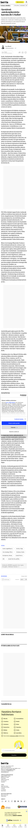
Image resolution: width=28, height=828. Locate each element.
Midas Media (3, 796)
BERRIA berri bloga (5, 777)
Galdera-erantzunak (5, 779)
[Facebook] (12, 801)
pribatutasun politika (14, 735)
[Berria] (4, 764)
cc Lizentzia (3, 789)
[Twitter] (8, 801)
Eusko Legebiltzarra (7, 548)
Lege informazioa (4, 786)
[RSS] (21, 801)
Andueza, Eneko (20, 552)
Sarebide (3, 781)
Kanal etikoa (3, 790)
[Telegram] (5, 801)
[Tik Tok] (24, 801)
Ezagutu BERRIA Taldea (5, 776)
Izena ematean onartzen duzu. (14, 735)
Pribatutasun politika (5, 787)
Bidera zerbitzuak (4, 794)
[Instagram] (15, 801)
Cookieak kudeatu (18, 419)
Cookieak (3, 788)
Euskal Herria (19, 555)
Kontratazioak (3, 780)
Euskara (22, 5)
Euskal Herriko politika (13, 559)
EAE (3, 559)
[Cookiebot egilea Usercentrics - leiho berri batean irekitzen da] (20, 395)
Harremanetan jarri (5, 771)
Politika (17, 5)
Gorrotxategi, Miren (8, 552)
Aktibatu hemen (13, 566)
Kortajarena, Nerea (7, 555)
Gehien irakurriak (7, 634)
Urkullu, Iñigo (19, 548)
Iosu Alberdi (8, 46)
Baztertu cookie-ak (14, 431)
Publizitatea (3, 778)
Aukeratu (13, 427)
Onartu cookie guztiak (14, 423)
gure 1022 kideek (10, 402)
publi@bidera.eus (9, 770)
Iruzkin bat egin (6, 579)
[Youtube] (18, 801)
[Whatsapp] (2, 801)
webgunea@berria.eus (10, 769)
